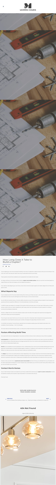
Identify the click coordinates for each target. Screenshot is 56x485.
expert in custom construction (44, 371)
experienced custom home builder (22, 360)
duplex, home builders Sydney (29, 280)
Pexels (6, 377)
